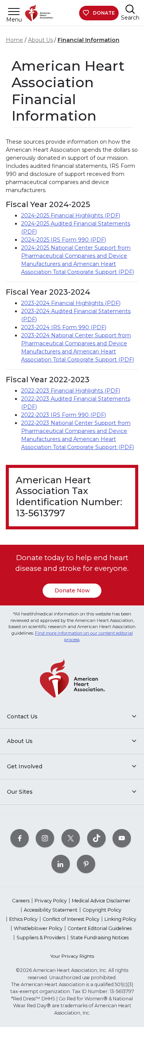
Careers (21, 901)
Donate (104, 13)
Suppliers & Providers (41, 937)
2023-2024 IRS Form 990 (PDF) (63, 327)
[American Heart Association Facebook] (20, 838)
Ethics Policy (23, 919)
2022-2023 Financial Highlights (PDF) (70, 390)
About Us (40, 39)
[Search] (130, 9)
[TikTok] (96, 838)
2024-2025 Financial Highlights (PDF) (70, 215)
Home (14, 39)
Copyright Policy (102, 910)
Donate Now (72, 590)
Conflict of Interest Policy (71, 919)
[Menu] (14, 11)
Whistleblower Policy (38, 928)
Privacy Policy (51, 901)
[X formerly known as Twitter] (70, 838)
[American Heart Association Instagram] (45, 838)
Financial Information (88, 39)
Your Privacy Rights (72, 956)
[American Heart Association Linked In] (61, 864)
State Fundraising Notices (99, 937)
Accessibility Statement (51, 910)
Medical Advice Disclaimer (101, 901)
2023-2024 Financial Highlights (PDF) (71, 303)
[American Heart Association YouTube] (122, 838)
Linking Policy (120, 919)
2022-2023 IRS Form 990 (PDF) (63, 414)
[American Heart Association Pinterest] (86, 864)
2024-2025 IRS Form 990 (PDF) (63, 239)
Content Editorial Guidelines (100, 928)
